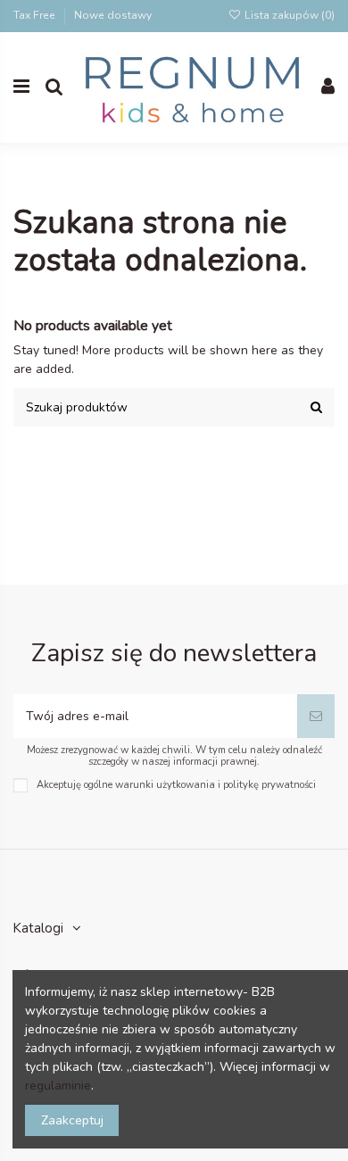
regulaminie (58, 1085)
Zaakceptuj (72, 1120)
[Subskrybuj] (316, 716)
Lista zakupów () (288, 15)
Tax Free (35, 15)
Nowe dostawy (113, 15)
